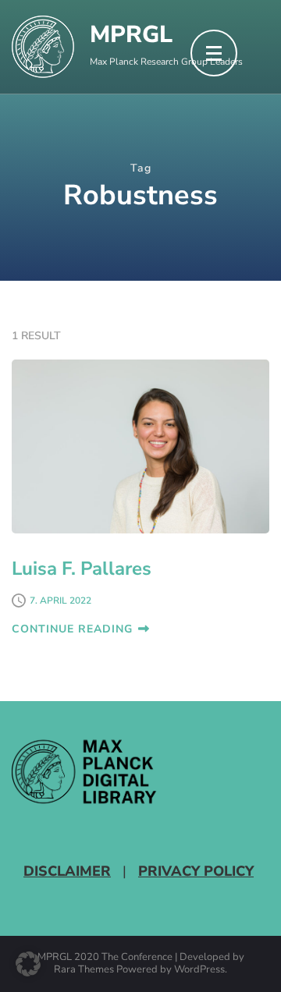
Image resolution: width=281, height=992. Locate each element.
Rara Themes (84, 970)
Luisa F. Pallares (81, 568)
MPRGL (131, 35)
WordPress (199, 970)
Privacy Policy (196, 871)
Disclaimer (67, 871)
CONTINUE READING (72, 629)
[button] (28, 964)
